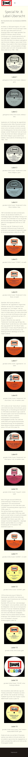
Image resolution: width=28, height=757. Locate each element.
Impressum (14, 752)
